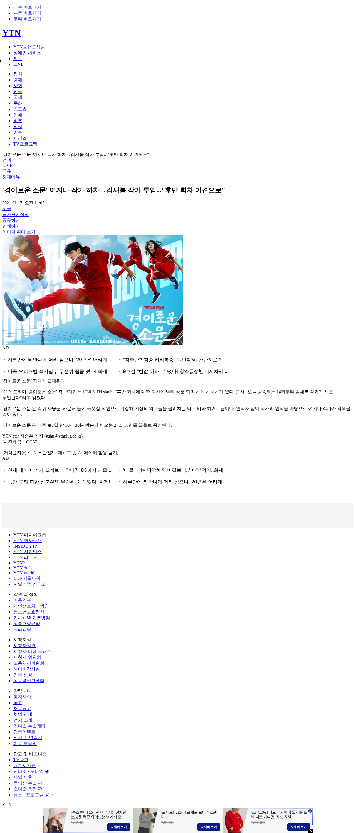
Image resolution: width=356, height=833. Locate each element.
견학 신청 (22, 674)
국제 (17, 97)
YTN (11, 33)
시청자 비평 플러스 (32, 651)
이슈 (17, 132)
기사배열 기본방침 (31, 617)
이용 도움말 (25, 743)
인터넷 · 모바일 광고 (33, 771)
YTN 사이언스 (27, 551)
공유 (6, 171)
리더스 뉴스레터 (29, 726)
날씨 (17, 126)
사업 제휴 (22, 777)
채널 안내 (22, 714)
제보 (17, 58)
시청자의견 (24, 645)
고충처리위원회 (28, 663)
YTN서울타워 (27, 578)
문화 (17, 103)
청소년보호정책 (28, 612)
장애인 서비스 (27, 52)
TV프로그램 (25, 144)
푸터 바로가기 (27, 18)
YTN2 (19, 563)
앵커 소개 (22, 720)
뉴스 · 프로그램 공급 (33, 794)
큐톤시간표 (24, 765)
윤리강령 (22, 629)
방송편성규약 (26, 623)
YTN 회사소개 (27, 540)
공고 (17, 702)
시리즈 (20, 138)
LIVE (18, 64)
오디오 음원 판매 (30, 789)
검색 (6, 160)
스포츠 (20, 109)
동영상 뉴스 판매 (30, 783)
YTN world (23, 573)
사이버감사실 (26, 669)
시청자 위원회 (27, 657)
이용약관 (22, 600)
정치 (17, 74)
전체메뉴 (11, 177)
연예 (17, 114)
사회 (17, 85)
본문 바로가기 (27, 13)
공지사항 (22, 696)
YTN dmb (22, 568)
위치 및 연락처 (27, 737)
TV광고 (20, 759)
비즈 (17, 120)
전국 (17, 91)
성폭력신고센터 (28, 680)
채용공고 (22, 708)
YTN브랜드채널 (29, 47)
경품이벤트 (24, 731)
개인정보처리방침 (31, 606)
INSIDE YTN (25, 546)
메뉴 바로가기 (27, 7)
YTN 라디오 (25, 557)
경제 (17, 79)
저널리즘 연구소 (29, 584)
